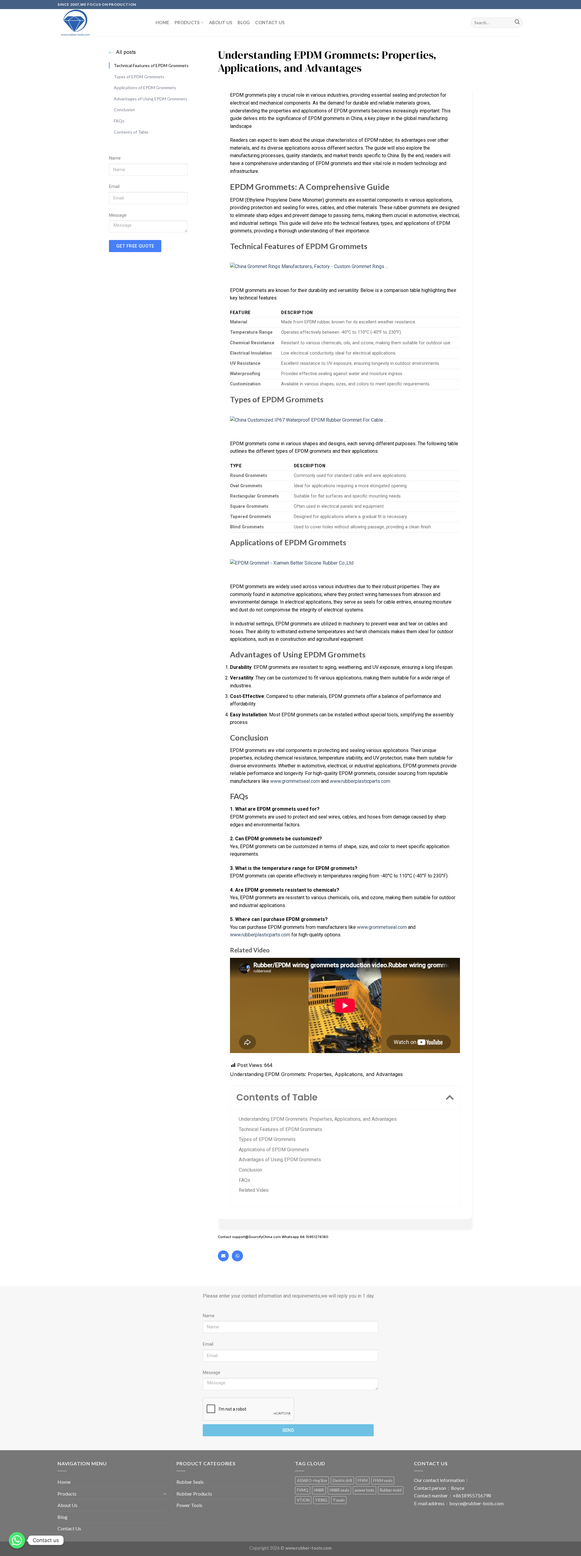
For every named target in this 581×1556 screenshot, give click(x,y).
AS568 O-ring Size (312, 1480)
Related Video (254, 1190)
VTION (303, 1500)
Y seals (339, 1500)
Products (187, 22)
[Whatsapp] (237, 1255)
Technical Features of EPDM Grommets (151, 65)
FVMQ (302, 1490)
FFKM (363, 1480)
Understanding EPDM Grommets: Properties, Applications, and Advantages (318, 1119)
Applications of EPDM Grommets (145, 87)
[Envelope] (223, 1255)
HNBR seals (339, 1490)
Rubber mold (391, 1490)
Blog (244, 22)
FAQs (119, 120)
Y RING (321, 1500)
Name (115, 158)
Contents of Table (131, 131)
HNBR (319, 1490)
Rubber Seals (190, 1482)
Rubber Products (194, 1493)
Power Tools (189, 1505)
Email (114, 186)
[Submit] (517, 23)
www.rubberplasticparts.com (360, 781)
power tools (364, 1490)
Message (117, 215)
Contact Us (269, 22)
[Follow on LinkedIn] (526, 7)
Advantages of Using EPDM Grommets (150, 98)
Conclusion (124, 109)
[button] (450, 1097)
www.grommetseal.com (295, 781)
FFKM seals (382, 1480)
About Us (220, 22)
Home (162, 22)
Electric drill (342, 1480)
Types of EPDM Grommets (139, 76)
